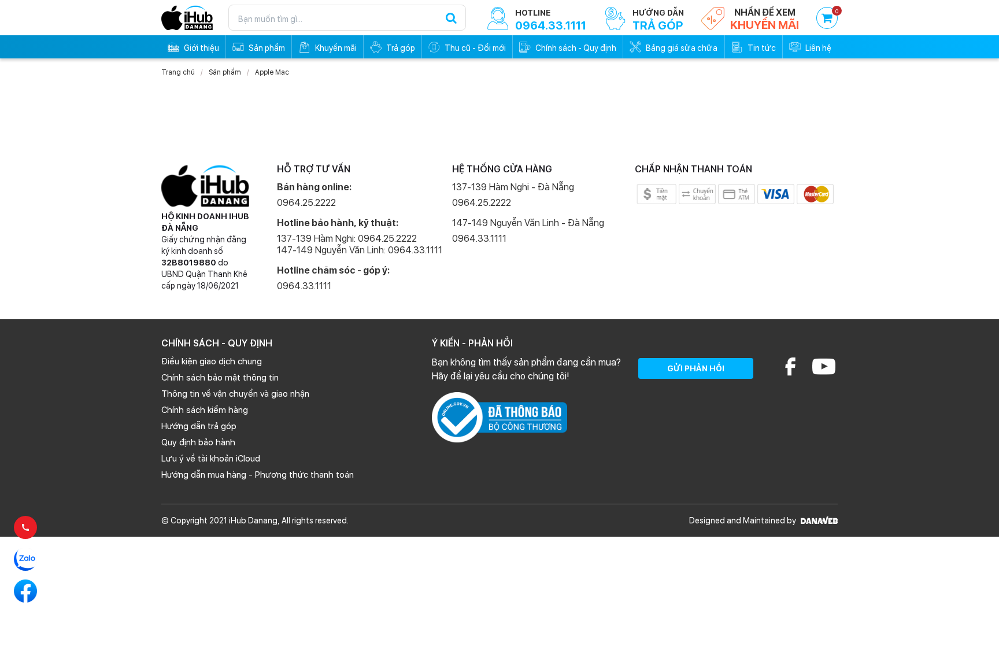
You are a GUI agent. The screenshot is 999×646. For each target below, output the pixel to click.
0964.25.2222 (306, 202)
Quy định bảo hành (198, 442)
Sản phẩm (225, 72)
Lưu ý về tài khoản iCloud (210, 458)
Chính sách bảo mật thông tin (220, 377)
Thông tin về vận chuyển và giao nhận (235, 394)
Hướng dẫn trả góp (198, 426)
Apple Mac (272, 72)
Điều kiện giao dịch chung (211, 361)
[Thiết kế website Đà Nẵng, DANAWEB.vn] (818, 520)
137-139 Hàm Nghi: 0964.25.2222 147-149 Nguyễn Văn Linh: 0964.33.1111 (359, 244)
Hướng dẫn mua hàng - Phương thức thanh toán (257, 475)
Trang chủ (178, 72)
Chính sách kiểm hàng (204, 410)
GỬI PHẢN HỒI (695, 368)
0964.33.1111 (304, 285)
